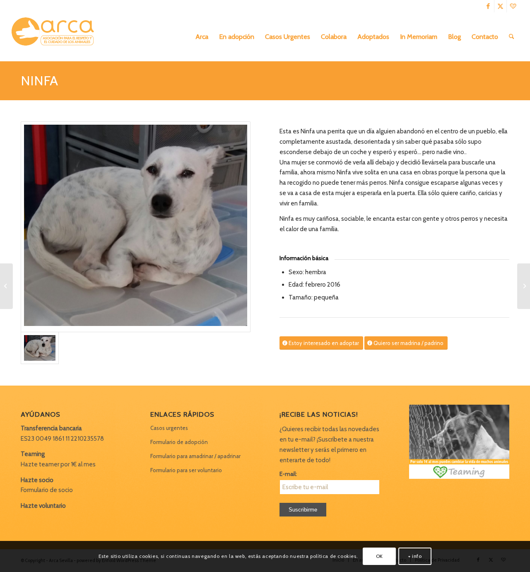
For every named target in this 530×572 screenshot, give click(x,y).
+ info (415, 556)
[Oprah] (523, 286)
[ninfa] (136, 227)
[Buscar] (512, 36)
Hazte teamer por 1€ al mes (58, 464)
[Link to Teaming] (513, 6)
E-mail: (288, 474)
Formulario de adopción (179, 442)
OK (379, 556)
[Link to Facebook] (488, 6)
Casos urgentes (169, 428)
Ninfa (39, 80)
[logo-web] (55, 36)
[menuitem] (202, 36)
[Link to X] (500, 6)
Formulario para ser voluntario (186, 470)
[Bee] (6, 286)
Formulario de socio (47, 490)
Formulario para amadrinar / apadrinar (195, 456)
